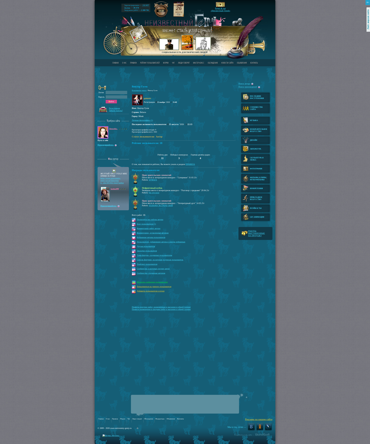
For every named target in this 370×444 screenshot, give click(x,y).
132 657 (145, 5)
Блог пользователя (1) (146, 224)
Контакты (254, 62)
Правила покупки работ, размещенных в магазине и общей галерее (161, 307)
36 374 (136, 8)
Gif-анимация (257, 217)
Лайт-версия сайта (368, 19)
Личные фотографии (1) (142, 120)
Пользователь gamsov (139, 90)
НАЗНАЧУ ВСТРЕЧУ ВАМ (161, 205)
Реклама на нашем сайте (258, 419)
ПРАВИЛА (190, 164)
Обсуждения (213, 62)
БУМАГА (153, 180)
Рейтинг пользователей (150, 62)
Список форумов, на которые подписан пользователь (160, 260)
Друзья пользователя (146, 246)
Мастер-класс (198, 62)
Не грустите (154, 193)
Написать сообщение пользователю (152, 282)
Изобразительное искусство (258, 130)
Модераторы (159, 419)
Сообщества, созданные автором (151, 273)
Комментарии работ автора (148, 228)
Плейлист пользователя (147, 264)
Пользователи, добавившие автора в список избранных (161, 242)
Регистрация (114, 108)
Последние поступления (257, 97)
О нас (124, 62)
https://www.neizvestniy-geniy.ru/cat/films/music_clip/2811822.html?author (112, 180)
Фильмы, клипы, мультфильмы (258, 179)
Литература (255, 149)
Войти (111, 102)
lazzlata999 (115, 189)
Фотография (256, 169)
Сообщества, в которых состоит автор (153, 269)
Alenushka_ (113, 129)
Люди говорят (184, 62)
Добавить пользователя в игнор (150, 291)
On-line (127, 8)
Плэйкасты (256, 208)
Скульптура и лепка (256, 159)
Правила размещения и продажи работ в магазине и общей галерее (161, 309)
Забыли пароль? (116, 111)
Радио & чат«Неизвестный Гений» (220, 8)
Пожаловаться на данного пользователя (154, 287)
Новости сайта (227, 62)
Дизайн (253, 140)
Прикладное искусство (256, 198)
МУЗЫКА (254, 120)
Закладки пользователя (147, 251)
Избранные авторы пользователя (151, 237)
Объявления (242, 62)
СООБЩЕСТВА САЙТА (256, 108)
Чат (173, 62)
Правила (133, 62)
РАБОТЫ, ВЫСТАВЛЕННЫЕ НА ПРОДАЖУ (256, 233)
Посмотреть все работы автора (150, 219)
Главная (115, 62)
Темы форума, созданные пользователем (154, 255)
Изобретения (256, 188)
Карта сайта (137, 428)
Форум (166, 62)
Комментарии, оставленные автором (153, 233)
